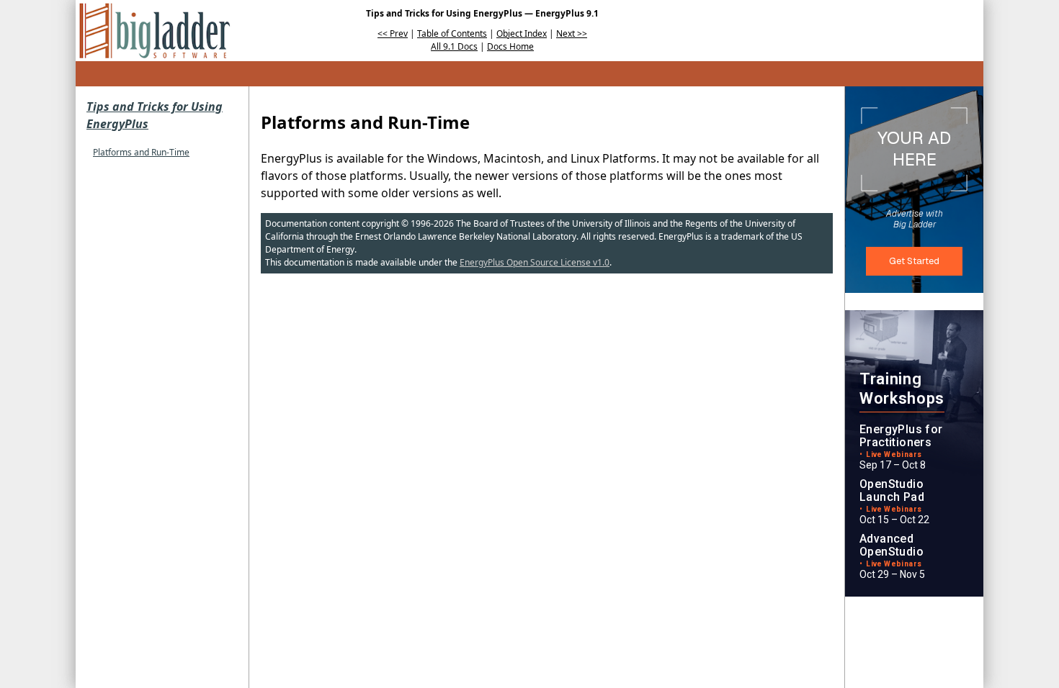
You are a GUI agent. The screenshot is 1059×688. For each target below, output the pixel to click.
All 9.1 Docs (454, 46)
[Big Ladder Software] (154, 30)
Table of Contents (452, 33)
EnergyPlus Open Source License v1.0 (534, 262)
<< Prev (392, 33)
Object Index (521, 33)
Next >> (571, 33)
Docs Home (510, 46)
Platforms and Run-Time (141, 152)
